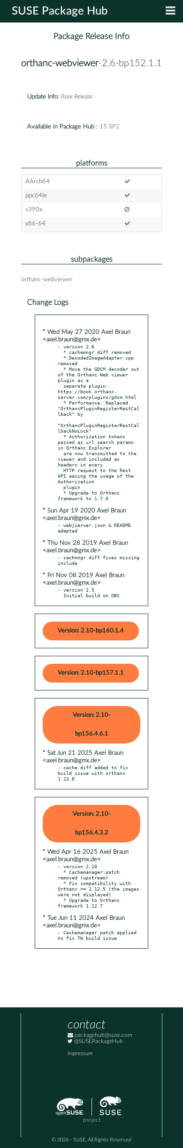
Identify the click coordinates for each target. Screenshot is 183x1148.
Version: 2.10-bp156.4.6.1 (92, 724)
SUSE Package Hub (60, 11)
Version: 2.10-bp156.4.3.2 (92, 823)
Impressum (80, 1053)
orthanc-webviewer (60, 63)
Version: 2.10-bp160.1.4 (91, 631)
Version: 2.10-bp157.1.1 (91, 673)
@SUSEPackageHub (98, 1041)
